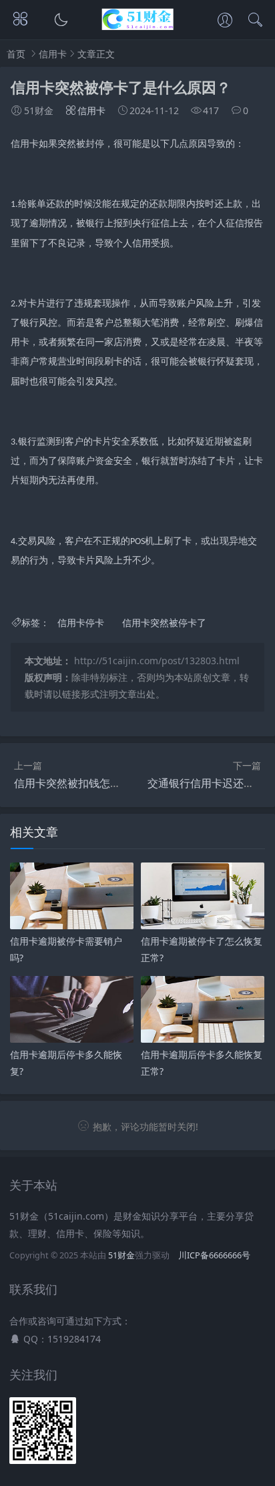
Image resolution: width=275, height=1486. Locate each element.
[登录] (225, 21)
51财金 (121, 1255)
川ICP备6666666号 (214, 1255)
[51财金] (138, 26)
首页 (16, 53)
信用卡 (53, 53)
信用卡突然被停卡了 (164, 622)
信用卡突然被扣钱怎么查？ (78, 783)
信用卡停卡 (80, 622)
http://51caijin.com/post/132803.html (157, 660)
